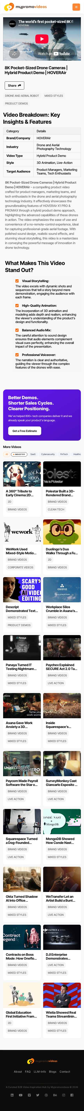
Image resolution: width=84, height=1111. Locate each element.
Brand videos (17, 509)
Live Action (56, 683)
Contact (65, 1071)
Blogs (52, 1071)
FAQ (28, 1071)
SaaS (33, 454)
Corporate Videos (20, 567)
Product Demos (16, 103)
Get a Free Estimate (25, 430)
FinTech (64, 454)
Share (12, 85)
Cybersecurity (48, 454)
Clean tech (56, 509)
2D (9, 501)
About (18, 1071)
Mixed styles (54, 95)
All (7, 454)
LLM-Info (40, 1071)
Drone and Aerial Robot (22, 95)
